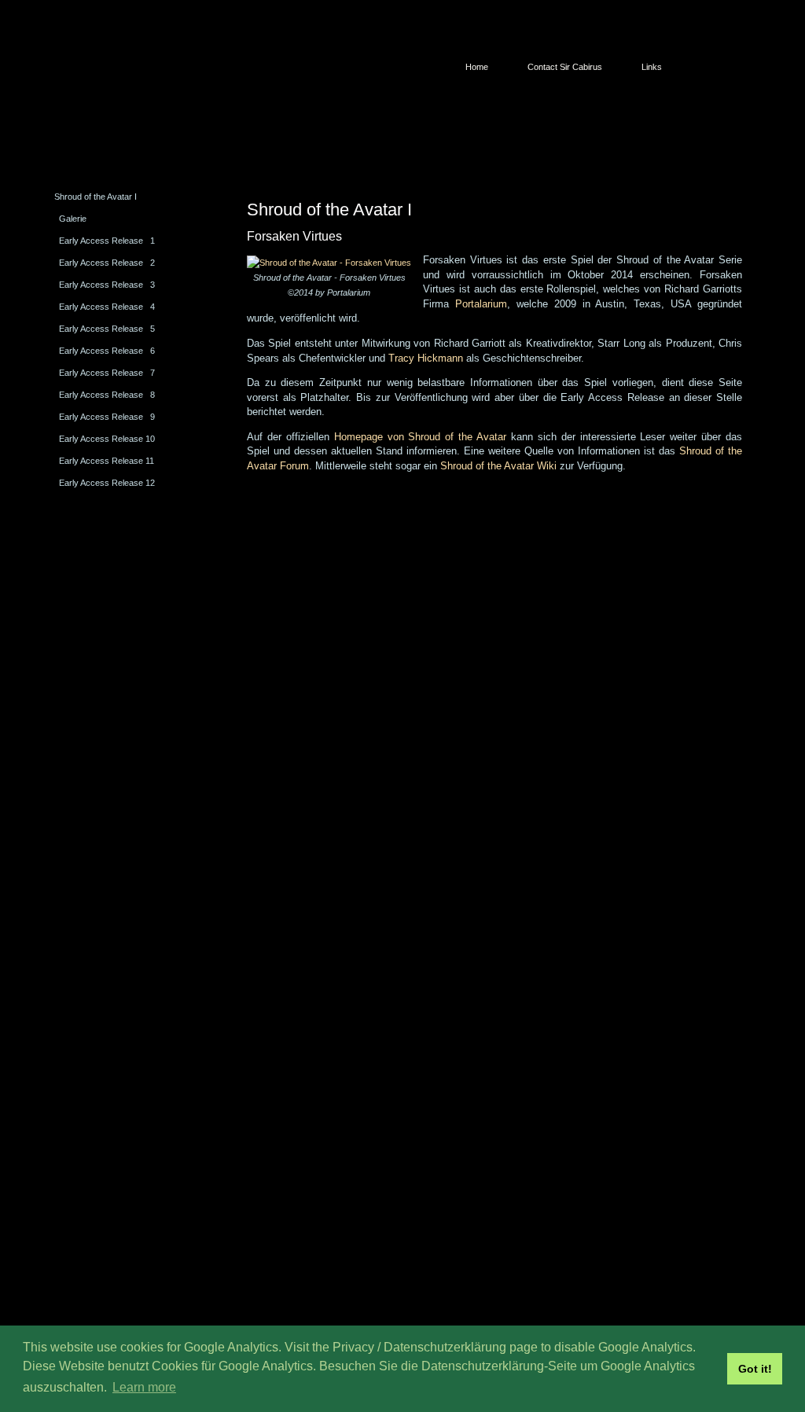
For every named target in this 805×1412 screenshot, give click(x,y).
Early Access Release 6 (107, 350)
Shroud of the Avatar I (95, 196)
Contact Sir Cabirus (564, 67)
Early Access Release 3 (107, 284)
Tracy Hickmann (425, 358)
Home (476, 67)
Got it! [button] (755, 1368)
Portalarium (481, 304)
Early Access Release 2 (107, 262)
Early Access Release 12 (107, 482)
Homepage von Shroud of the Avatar (420, 437)
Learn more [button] (144, 1387)
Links (651, 67)
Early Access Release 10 (107, 438)
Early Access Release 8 (107, 394)
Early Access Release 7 (107, 372)
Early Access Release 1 (107, 240)
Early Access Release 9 (107, 416)
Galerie (72, 218)
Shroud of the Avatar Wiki (498, 466)
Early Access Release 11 (106, 460)
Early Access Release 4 (107, 306)
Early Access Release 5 (107, 328)
